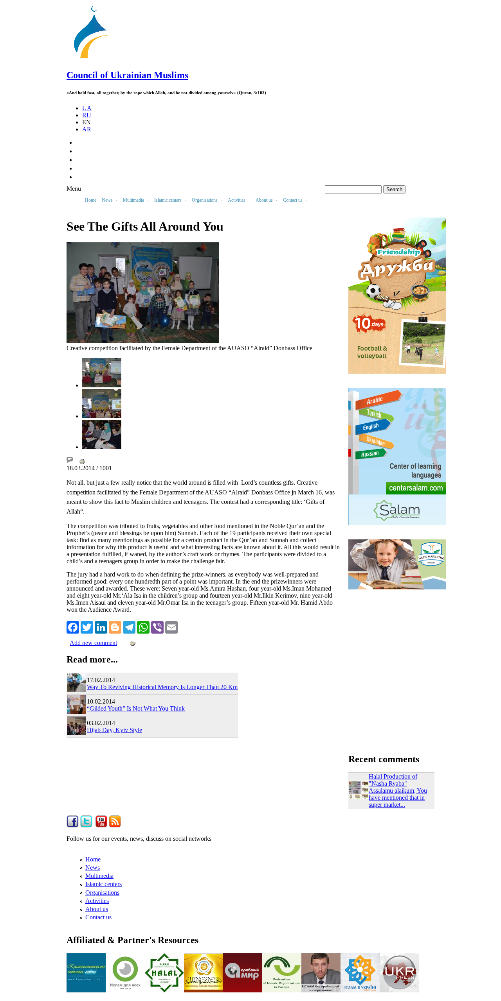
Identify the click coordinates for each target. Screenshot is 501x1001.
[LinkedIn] (101, 627)
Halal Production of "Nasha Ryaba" (393, 780)
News (92, 867)
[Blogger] (115, 627)
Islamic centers (103, 884)
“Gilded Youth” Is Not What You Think (136, 708)
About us (96, 909)
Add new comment (93, 642)
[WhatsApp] (143, 627)
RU (86, 115)
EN (86, 122)
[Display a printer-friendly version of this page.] (82, 461)
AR (86, 129)
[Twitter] (87, 627)
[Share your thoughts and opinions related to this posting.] (70, 461)
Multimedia (99, 875)
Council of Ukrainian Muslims (127, 75)
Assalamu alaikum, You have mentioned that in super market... (398, 797)
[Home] (94, 58)
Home (90, 200)
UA (87, 108)
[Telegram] (129, 627)
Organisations (102, 892)
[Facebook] (73, 627)
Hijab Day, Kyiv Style (114, 730)
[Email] (171, 627)
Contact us (98, 917)
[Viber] (157, 627)
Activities (97, 900)
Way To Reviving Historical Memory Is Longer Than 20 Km (162, 687)
